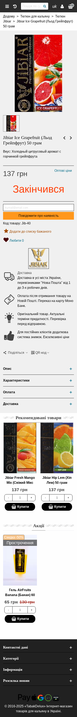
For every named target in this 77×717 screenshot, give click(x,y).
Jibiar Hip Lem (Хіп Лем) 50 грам (57, 480)
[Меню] (7, 6)
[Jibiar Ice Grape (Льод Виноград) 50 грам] (64, 138)
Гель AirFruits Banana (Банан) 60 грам (20, 595)
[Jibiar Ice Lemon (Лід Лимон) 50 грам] (71, 138)
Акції (38, 525)
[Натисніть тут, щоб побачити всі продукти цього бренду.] (38, 258)
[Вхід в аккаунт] (62, 6)
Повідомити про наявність (38, 215)
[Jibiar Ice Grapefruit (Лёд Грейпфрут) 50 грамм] (38, 109)
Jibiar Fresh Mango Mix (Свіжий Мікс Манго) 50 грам (20, 482)
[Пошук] (44, 6)
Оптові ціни (63, 170)
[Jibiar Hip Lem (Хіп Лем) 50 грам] (57, 448)
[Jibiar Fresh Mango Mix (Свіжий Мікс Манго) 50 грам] (20, 448)
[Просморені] (15, 6)
